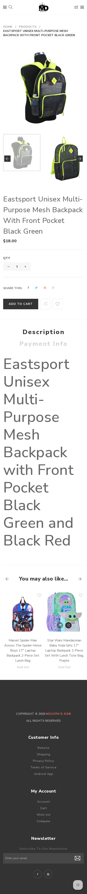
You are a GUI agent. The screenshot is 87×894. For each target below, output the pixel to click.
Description (44, 332)
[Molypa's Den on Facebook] (37, 874)
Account (43, 802)
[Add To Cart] (18, 625)
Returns (44, 748)
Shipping (43, 754)
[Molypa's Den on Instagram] (48, 874)
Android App (43, 774)
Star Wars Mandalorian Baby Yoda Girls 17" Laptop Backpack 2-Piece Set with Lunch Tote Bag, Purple (64, 650)
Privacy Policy (43, 761)
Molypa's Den (58, 714)
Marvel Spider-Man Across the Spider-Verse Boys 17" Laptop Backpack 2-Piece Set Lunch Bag (23, 650)
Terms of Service (43, 767)
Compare (43, 821)
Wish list (43, 815)
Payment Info (43, 344)
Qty (6, 258)
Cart (43, 808)
